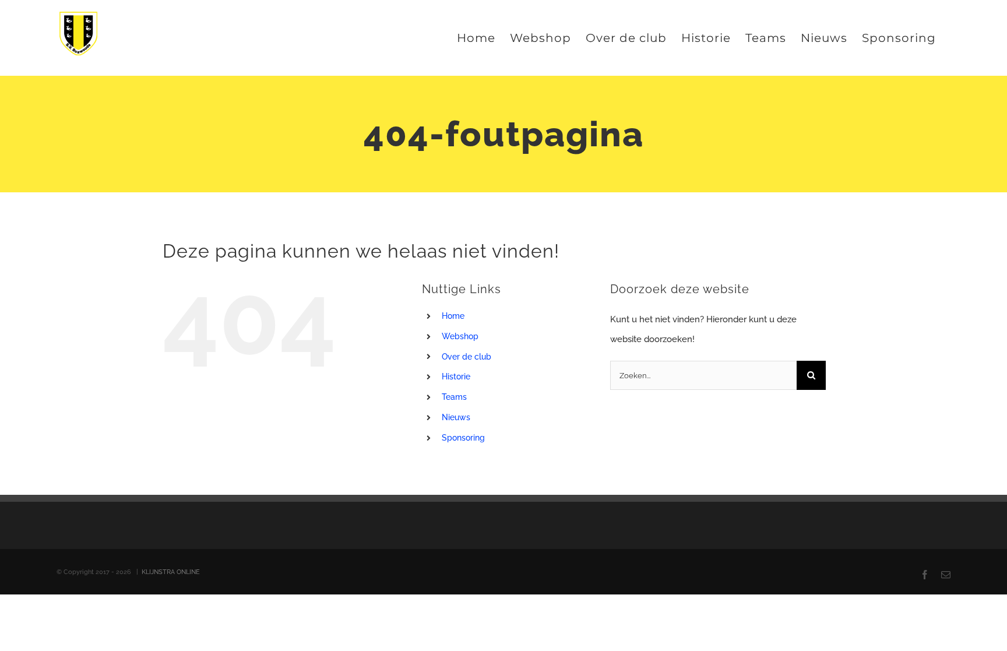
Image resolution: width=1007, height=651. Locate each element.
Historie (456, 376)
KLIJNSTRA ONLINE (171, 572)
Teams (454, 397)
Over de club (466, 356)
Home (453, 316)
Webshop (460, 336)
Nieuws (456, 417)
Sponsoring (463, 437)
